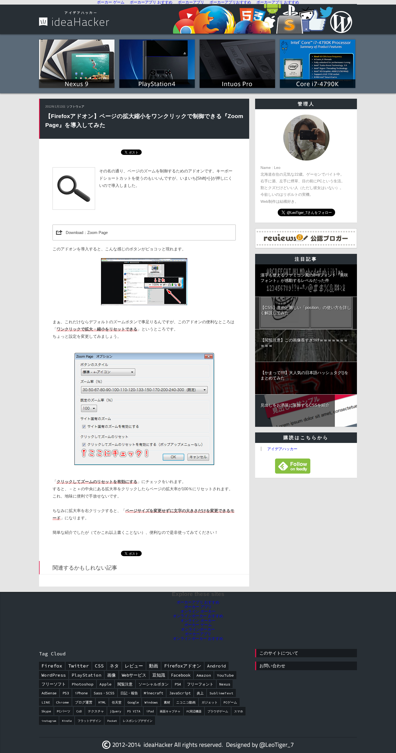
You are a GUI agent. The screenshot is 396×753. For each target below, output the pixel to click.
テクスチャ (96, 711)
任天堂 (116, 702)
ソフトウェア (75, 106)
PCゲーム (230, 702)
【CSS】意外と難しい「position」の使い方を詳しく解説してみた (305, 310)
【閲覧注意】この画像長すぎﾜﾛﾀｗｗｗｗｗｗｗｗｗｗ (304, 343)
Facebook (180, 675)
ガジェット (210, 702)
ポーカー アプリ (198, 607)
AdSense (49, 693)
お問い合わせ (272, 665)
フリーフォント (200, 684)
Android (216, 666)
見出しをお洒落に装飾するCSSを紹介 (294, 405)
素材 (167, 702)
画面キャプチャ (170, 711)
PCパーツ (63, 711)
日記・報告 (129, 693)
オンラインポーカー (198, 629)
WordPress (53, 675)
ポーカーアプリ (198, 634)
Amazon (203, 675)
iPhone (81, 693)
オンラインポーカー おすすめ (198, 616)
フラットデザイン (89, 721)
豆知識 (158, 675)
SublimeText (221, 693)
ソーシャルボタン (153, 684)
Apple (105, 684)
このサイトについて (278, 653)
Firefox (51, 666)
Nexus (224, 684)
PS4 (178, 684)
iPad (150, 711)
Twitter (78, 666)
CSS (99, 666)
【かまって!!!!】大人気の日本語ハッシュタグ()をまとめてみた (304, 375)
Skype (46, 711)
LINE (45, 702)
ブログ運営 (83, 702)
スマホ (238, 711)
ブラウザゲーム (217, 711)
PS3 (65, 693)
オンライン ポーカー (198, 611)
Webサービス (134, 675)
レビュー (134, 666)
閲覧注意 (125, 684)
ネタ (114, 666)
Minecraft (153, 693)
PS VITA (133, 711)
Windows (151, 702)
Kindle (67, 721)
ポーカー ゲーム (198, 625)
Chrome (62, 702)
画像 (111, 675)
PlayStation (86, 675)
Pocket (112, 721)
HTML (102, 702)
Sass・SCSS (104, 693)
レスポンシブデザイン (137, 721)
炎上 (200, 693)
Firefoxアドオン (182, 666)
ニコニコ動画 (186, 702)
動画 (153, 666)
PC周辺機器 (194, 711)
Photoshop (82, 684)
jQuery (115, 711)
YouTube (225, 675)
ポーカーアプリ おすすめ (198, 602)
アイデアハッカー (282, 449)
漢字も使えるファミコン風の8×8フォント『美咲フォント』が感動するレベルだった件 (304, 278)
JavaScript (180, 693)
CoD (79, 711)
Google (133, 702)
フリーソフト (53, 684)
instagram (48, 721)
